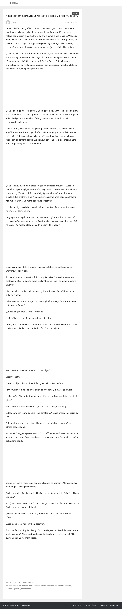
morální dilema (40, 585)
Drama (75, 14)
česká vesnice (15, 585)
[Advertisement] (42, 90)
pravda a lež (52, 585)
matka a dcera (27, 585)
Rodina (31, 582)
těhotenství (26, 589)
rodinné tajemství (13, 589)
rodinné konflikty (65, 585)
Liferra (12, 3)
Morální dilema (21, 582)
